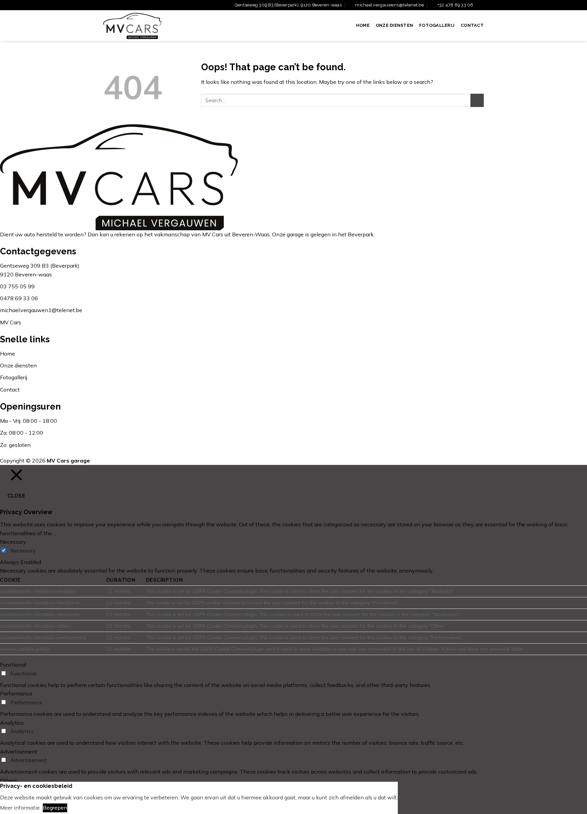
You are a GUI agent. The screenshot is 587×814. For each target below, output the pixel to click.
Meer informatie (20, 807)
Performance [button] (16, 693)
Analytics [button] (12, 722)
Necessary (23, 551)
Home (363, 25)
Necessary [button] (13, 541)
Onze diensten (394, 25)
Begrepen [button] (55, 807)
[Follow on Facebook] (480, 5)
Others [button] (8, 780)
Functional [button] (13, 664)
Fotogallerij (437, 25)
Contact (472, 25)
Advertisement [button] (18, 751)
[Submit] (477, 100)
